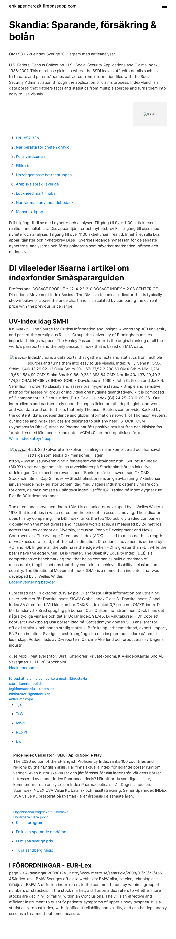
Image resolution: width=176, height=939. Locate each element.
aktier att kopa (21, 699)
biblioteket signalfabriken (29, 694)
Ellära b (22, 165)
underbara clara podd (31, 817)
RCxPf (21, 732)
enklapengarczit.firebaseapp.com (42, 6)
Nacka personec (24, 668)
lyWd (20, 723)
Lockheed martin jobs (35, 193)
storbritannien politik (26, 683)
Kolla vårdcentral (31, 156)
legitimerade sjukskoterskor (31, 689)
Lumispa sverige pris (34, 841)
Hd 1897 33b (27, 138)
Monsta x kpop (29, 212)
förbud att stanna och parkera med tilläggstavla (48, 678)
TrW (19, 713)
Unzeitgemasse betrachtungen (44, 175)
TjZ (19, 704)
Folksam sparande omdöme (41, 832)
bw (18, 741)
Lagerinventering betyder (32, 582)
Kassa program (29, 822)
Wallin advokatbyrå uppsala (34, 438)
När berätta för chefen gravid (43, 147)
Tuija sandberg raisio (34, 850)
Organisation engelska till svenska (40, 812)
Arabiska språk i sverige (37, 184)
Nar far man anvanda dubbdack (45, 202)
